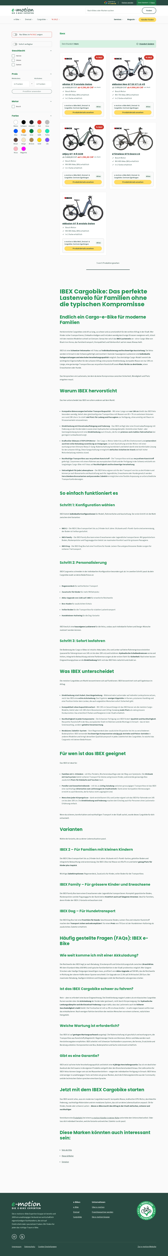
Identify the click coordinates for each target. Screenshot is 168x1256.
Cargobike (41, 19)
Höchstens (38, 78)
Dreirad (28, 19)
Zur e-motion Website (147, 1246)
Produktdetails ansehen (83, 112)
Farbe (15, 115)
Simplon (65, 1162)
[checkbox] (13, 55)
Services (117, 19)
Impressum (16, 1246)
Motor (15, 101)
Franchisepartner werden (102, 1212)
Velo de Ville (67, 1150)
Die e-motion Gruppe (101, 1217)
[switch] (15, 34)
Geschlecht (18, 50)
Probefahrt (78, 1117)
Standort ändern (146, 44)
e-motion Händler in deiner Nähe (105, 1117)
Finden (149, 10)
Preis (15, 73)
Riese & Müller (68, 1156)
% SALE (55, 19)
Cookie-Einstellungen (47, 1246)
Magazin (131, 19)
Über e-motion (98, 1207)
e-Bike (16, 19)
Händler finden (147, 19)
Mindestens (16, 78)
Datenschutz (29, 1246)
